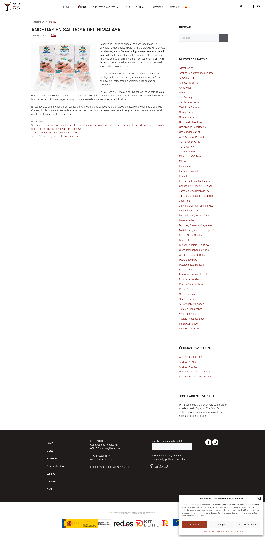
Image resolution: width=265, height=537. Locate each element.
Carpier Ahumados (189, 102)
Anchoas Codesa (188, 366)
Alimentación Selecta (103, 7)
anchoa (65, 125)
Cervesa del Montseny (191, 122)
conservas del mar (115, 125)
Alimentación (186, 68)
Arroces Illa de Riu (188, 82)
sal (44, 128)
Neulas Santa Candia (190, 235)
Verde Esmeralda (188, 313)
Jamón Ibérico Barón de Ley (194, 190)
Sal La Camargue (188, 323)
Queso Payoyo (187, 294)
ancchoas (55, 125)
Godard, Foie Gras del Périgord (195, 186)
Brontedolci (185, 92)
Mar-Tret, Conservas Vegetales (195, 225)
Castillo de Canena (189, 107)
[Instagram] (258, 6)
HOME (66, 7)
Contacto (174, 7)
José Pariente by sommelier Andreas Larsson (59, 136)
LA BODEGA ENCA (134, 7)
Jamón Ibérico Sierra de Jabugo (196, 195)
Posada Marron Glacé (191, 284)
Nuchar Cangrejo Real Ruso (194, 245)
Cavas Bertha (186, 112)
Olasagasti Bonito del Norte (194, 249)
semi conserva (73, 128)
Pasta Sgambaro (188, 259)
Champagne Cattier (189, 131)
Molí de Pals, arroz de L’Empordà (196, 230)
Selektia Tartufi (187, 299)
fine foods (36, 128)
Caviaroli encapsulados (191, 318)
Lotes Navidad (187, 220)
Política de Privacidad (224, 531)
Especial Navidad (188, 171)
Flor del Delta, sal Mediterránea (195, 181)
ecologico (161, 125)
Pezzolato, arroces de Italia (193, 274)
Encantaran (185, 166)
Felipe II (183, 176)
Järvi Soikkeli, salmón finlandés (196, 205)
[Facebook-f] (253, 6)
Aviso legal (238, 531)
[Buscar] (223, 38)
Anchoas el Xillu (187, 361)
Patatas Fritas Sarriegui (191, 264)
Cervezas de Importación (192, 127)
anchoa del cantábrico (82, 125)
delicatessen (132, 125)
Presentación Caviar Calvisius (195, 371)
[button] (258, 498)
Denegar (221, 524)
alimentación (42, 125)
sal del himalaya (56, 128)
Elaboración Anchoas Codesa (195, 376)
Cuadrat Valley (187, 151)
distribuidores (147, 125)
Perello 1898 (186, 269)
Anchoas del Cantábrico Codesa (196, 72)
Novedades (185, 240)
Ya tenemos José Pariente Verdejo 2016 (56, 132)
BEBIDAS (51, 474)
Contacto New (186, 146)
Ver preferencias (247, 524)
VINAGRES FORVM (189, 328)
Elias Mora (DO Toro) (190, 156)
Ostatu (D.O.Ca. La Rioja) (192, 254)
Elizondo (183, 161)
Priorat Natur (186, 289)
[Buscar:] (199, 38)
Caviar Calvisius (187, 117)
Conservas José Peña (190, 356)
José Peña (184, 200)
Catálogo (158, 7)
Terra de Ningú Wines (190, 308)
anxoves (99, 125)
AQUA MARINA (187, 77)
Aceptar (194, 524)
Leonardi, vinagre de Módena (194, 215)
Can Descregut (187, 97)
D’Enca (50, 451)
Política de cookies (206, 531)
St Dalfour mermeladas (191, 304)
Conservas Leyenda (189, 141)
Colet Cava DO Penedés (191, 136)
